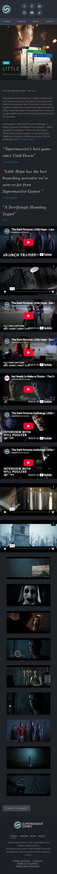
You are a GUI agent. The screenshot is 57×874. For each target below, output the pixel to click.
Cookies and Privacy (21, 861)
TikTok (39, 13)
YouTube (32, 13)
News (35, 21)
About (41, 836)
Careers (21, 21)
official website (26, 139)
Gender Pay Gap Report (27, 863)
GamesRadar (10, 162)
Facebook (32, 6)
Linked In (39, 6)
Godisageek (10, 197)
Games (7, 21)
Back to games (17, 808)
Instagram (24, 13)
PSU (5, 220)
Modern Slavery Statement (27, 866)
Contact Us (38, 861)
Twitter (24, 6)
